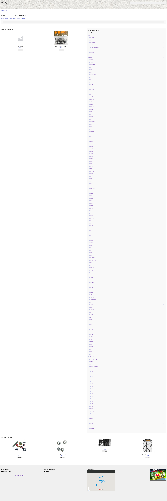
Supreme (91, 292)
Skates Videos (92, 49)
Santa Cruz (92, 258)
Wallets (91, 54)
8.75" (92, 394)
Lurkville (91, 191)
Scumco (91, 264)
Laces (91, 351)
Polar (91, 235)
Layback (91, 186)
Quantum (93, 363)
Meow (91, 195)
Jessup (91, 168)
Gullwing (91, 153)
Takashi (91, 294)
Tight (91, 307)
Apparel (7, 7)
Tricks (91, 312)
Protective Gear (91, 356)
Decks (91, 368)
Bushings (91, 364)
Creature (91, 104)
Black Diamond (92, 91)
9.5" (92, 401)
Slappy (93, 280)
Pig (91, 227)
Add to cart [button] (20, 49)
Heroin (91, 161)
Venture (91, 329)
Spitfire (91, 287)
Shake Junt (92, 267)
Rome (91, 248)
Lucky (91, 190)
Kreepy (91, 175)
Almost (91, 81)
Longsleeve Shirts (93, 64)
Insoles (91, 349)
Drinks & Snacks (91, 342)
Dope (91, 119)
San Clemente (92, 257)
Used (91, 324)
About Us (102, 2)
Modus (91, 203)
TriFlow (91, 316)
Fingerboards (92, 406)
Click (91, 101)
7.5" (92, 371)
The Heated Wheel (93, 299)
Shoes (91, 352)
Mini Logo (92, 198)
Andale (91, 82)
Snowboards (92, 428)
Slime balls (92, 282)
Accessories (18, 7)
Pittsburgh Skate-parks (90, 469)
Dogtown (91, 117)
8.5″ (92, 391)
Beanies (91, 59)
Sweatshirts (92, 70)
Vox (91, 332)
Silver (91, 275)
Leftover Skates (92, 188)
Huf (91, 163)
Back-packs (92, 37)
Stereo (91, 290)
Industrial (91, 166)
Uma (91, 319)
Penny (91, 220)
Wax (91, 55)
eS (90, 129)
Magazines (92, 40)
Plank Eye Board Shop (8, 3)
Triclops (91, 314)
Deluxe (91, 109)
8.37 (92, 384)
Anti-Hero (91, 84)
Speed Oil (93, 45)
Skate (2, 7)
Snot (91, 285)
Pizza (91, 230)
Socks (91, 69)
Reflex (91, 245)
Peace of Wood (92, 218)
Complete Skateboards (94, 366)
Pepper (91, 222)
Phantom (91, 223)
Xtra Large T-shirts (93, 74)
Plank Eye (92, 233)
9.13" (92, 398)
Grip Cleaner (94, 44)
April (91, 86)
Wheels (91, 423)
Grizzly (91, 151)
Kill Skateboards (93, 171)
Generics (91, 143)
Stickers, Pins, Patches (95, 47)
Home (3, 10)
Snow (90, 426)
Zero (91, 339)
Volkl (91, 331)
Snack (91, 284)
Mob (91, 201)
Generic (91, 141)
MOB (91, 200)
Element (91, 123)
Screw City (92, 262)
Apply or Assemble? (93, 359)
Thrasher (91, 304)
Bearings (91, 361)
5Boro (91, 77)
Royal (91, 250)
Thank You (92, 297)
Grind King (92, 149)
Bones (91, 94)
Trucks (91, 421)
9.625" (93, 403)
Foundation (92, 138)
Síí (90, 274)
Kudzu (91, 181)
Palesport (91, 217)
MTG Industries (92, 206)
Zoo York (91, 341)
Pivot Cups (93, 411)
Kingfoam (91, 173)
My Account (97, 2)
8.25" (92, 383)
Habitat (91, 158)
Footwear (12, 7)
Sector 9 (91, 265)
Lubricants (92, 39)
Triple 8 (91, 317)
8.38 (92, 386)
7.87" (92, 376)
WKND (91, 336)
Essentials (92, 131)
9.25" (92, 400)
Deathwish (92, 107)
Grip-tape (91, 408)
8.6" (92, 393)
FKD (91, 133)
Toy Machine (92, 309)
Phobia (91, 225)
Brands (24, 7)
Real (91, 243)
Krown (91, 178)
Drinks (91, 344)
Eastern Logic (92, 121)
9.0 (92, 396)
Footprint (91, 134)
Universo (91, 322)
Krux (91, 180)
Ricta (91, 247)
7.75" (92, 374)
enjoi (91, 128)
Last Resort (92, 185)
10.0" (92, 369)
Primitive (91, 238)
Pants (91, 65)
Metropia (91, 196)
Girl (91, 144)
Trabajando (92, 311)
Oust (91, 213)
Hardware (92, 410)
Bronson (91, 97)
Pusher (91, 242)
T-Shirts (91, 72)
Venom (91, 327)
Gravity (91, 148)
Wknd (91, 337)
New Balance (92, 208)
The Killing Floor (93, 300)
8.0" (92, 378)
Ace (91, 79)
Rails (92, 413)
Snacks (91, 346)
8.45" (92, 389)
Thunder (91, 305)
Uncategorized (91, 430)
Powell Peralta (92, 237)
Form (91, 136)
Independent (92, 164)
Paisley (91, 215)
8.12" (92, 381)
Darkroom (92, 106)
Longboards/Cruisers (93, 416)
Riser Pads (93, 415)
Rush (91, 252)
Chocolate (92, 99)
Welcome (91, 334)
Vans (91, 326)
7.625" (93, 373)
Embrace (91, 124)
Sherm (91, 269)
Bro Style (91, 96)
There (91, 302)
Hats (91, 60)
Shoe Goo (92, 270)
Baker (91, 87)
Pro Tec (91, 240)
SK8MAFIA (92, 277)
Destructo (91, 111)
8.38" (92, 388)
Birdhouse (92, 89)
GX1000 (91, 156)
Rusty (91, 253)
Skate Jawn (92, 279)
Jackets (91, 62)
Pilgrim (91, 228)
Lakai (91, 183)
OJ (90, 210)
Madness (91, 193)
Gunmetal (91, 154)
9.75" (92, 405)
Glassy (91, 146)
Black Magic (92, 92)
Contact (105, 2)
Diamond (91, 114)
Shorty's (91, 272)
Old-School (92, 420)
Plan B (91, 232)
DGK (91, 112)
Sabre (91, 255)
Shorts (91, 67)
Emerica (91, 126)
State (91, 289)
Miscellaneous (92, 42)
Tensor (91, 295)
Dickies (91, 116)
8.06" (92, 379)
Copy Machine (92, 102)
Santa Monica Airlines (93, 260)
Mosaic (91, 205)
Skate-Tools (91, 425)
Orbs (91, 211)
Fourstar (91, 139)
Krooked (91, 176)
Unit (91, 321)
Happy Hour (92, 159)
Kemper (91, 170)
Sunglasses (92, 52)
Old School (92, 418)
